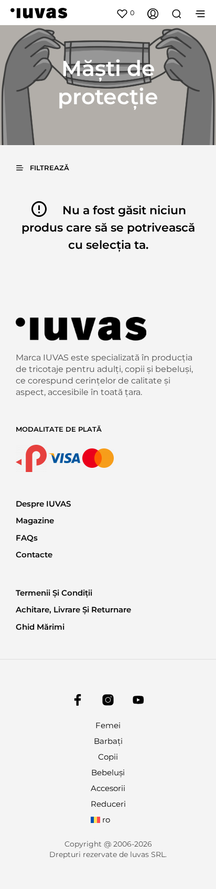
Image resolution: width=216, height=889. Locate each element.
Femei (108, 725)
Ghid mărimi (40, 627)
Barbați (108, 741)
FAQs (27, 538)
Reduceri (108, 804)
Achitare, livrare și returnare (73, 609)
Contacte (34, 554)
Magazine (35, 520)
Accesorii (108, 788)
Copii (108, 757)
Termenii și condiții (54, 593)
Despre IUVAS (43, 504)
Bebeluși (108, 772)
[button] (125, 13)
